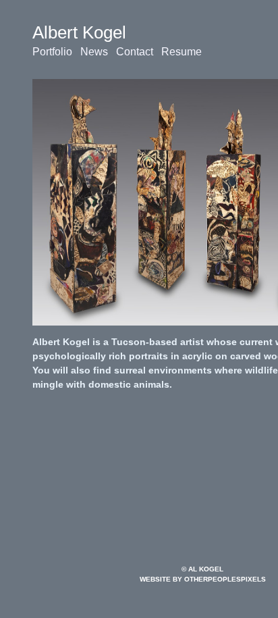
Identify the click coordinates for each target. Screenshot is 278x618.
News (94, 51)
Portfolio (52, 51)
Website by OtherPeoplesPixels (203, 579)
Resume (181, 51)
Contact (134, 51)
